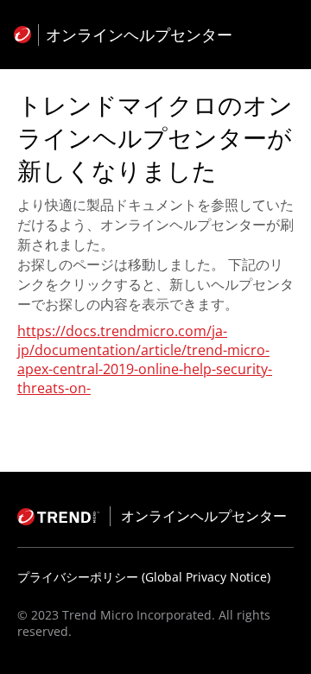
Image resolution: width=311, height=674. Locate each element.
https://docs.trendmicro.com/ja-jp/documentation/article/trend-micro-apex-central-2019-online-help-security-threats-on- (144, 359)
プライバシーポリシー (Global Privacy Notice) (143, 577)
